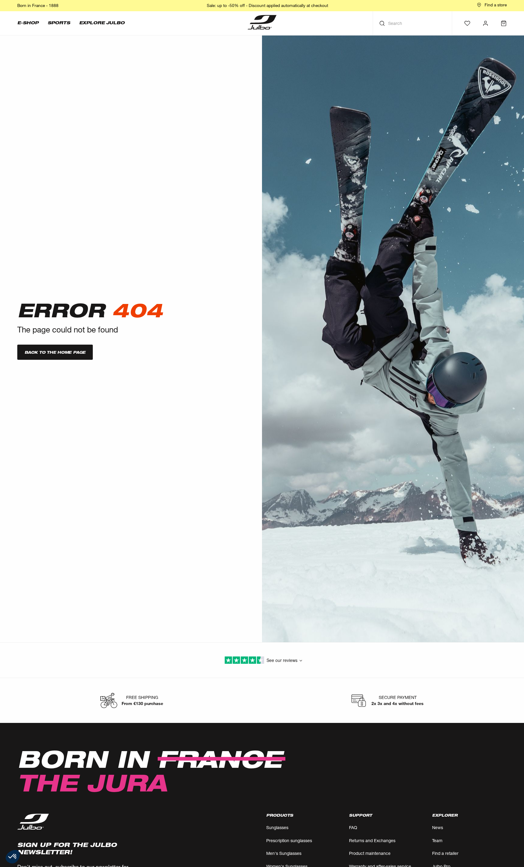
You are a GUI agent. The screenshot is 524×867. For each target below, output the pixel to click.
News (437, 827)
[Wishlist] (467, 23)
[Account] (485, 23)
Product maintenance (370, 853)
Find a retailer (445, 853)
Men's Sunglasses (283, 853)
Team (437, 840)
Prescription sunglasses (289, 840)
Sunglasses (277, 827)
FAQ (353, 827)
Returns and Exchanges (372, 840)
